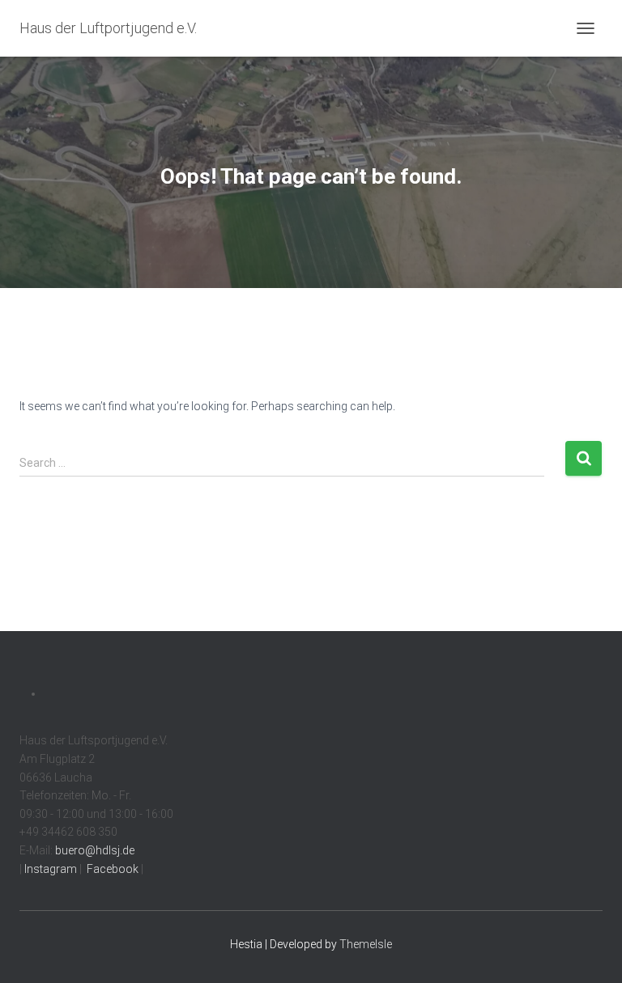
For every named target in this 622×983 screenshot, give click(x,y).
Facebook (111, 868)
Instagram (49, 868)
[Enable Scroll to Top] (590, 950)
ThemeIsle (365, 944)
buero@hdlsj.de (94, 850)
